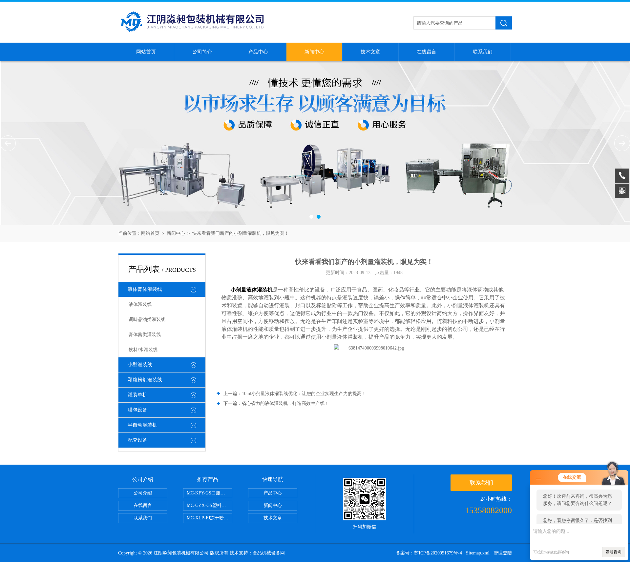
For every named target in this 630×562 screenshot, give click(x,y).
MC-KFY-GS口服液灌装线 (209, 493)
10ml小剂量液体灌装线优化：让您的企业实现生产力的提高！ (304, 393)
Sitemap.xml (478, 553)
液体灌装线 (140, 304)
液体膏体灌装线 (145, 289)
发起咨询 (613, 552)
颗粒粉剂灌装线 (145, 379)
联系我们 (483, 51)
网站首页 (146, 51)
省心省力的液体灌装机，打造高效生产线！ (285, 403)
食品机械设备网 (269, 553)
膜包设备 (137, 409)
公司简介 (202, 51)
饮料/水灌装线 (143, 349)
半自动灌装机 (142, 425)
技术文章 (370, 51)
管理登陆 (503, 553)
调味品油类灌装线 (147, 319)
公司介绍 (143, 493)
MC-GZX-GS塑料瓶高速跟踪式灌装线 (209, 505)
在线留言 (426, 51)
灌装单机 (137, 394)
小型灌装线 (140, 364)
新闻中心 (314, 51)
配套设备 (137, 440)
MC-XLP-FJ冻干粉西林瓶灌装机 (209, 517)
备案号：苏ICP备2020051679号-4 (429, 553)
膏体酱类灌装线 (145, 334)
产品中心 (258, 51)
